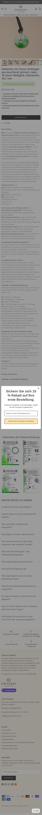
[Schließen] (38, 388)
